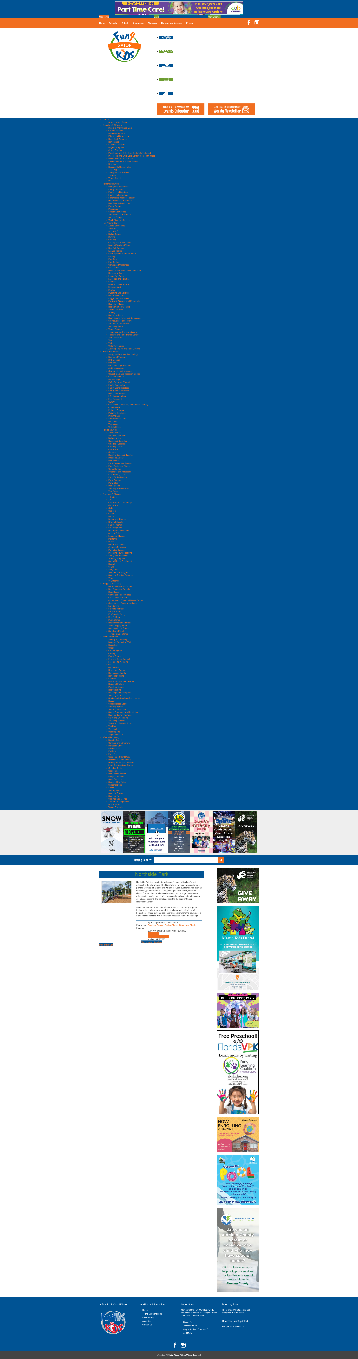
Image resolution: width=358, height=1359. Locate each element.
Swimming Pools (115, 326)
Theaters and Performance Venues (123, 334)
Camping (112, 239)
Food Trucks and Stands (119, 466)
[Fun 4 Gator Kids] (124, 46)
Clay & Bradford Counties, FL (196, 1329)
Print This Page (106, 944)
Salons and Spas (115, 309)
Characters (113, 449)
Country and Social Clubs (119, 242)
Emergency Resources (118, 186)
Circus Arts (113, 505)
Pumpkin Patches (116, 776)
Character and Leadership (120, 502)
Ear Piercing (113, 605)
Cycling (111, 653)
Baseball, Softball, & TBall (119, 642)
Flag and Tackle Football (119, 659)
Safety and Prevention (118, 555)
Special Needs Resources (119, 214)
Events (189, 23)
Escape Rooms (115, 250)
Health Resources (111, 351)
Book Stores (113, 591)
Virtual (111, 577)
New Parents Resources (119, 203)
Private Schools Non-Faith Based (123, 161)
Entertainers (113, 460)
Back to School (115, 740)
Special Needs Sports (117, 703)
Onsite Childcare (115, 150)
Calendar (113, 23)
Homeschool (113, 141)
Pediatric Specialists (117, 413)
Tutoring (112, 175)
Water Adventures (116, 345)
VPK (110, 180)
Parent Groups (114, 206)
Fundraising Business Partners (122, 197)
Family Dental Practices (118, 387)
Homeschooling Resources (120, 200)
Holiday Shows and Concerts (121, 762)
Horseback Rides (115, 273)
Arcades (112, 228)
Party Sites (113, 482)
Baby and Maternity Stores (120, 586)
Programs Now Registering (120, 552)
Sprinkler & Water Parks (118, 323)
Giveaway (152, 23)
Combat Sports (115, 650)
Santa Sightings (115, 779)
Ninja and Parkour (116, 684)
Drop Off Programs (116, 133)
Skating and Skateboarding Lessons (124, 698)
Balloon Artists (114, 438)
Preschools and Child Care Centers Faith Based (129, 153)
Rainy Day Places (116, 303)
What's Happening (111, 737)
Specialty (112, 563)
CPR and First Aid (116, 376)
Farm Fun (112, 754)
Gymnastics (113, 667)
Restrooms (184, 925)
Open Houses (114, 770)
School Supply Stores (117, 625)
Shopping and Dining (112, 583)
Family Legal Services (118, 192)
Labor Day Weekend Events (120, 765)
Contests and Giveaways (119, 742)
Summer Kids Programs (118, 572)
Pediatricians (114, 415)
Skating (111, 312)
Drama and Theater (117, 519)
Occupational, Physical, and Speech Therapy (128, 404)
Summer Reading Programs (120, 575)
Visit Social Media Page (158, 936)
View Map (145, 941)
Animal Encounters (116, 225)
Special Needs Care (117, 418)
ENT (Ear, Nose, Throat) (119, 382)
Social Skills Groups (117, 211)
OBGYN (111, 401)
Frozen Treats (114, 611)
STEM (111, 566)
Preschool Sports (115, 687)
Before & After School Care (120, 127)
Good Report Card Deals (119, 756)
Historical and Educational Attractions (124, 270)
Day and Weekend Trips (119, 245)
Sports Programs (110, 636)
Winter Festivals (115, 807)
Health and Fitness (116, 670)
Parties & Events (110, 429)
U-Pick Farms (114, 804)
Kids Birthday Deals (117, 474)
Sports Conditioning (117, 709)
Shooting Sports (115, 695)
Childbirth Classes (116, 368)
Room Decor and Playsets (119, 622)
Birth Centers (114, 359)
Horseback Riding (116, 675)
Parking (160, 925)
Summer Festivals (116, 793)
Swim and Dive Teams (118, 717)
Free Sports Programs (118, 661)
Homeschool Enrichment (119, 530)
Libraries (112, 281)
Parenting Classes (116, 550)
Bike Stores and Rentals (119, 589)
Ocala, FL (187, 1322)
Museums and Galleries (118, 292)
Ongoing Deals (115, 768)
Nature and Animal (116, 544)
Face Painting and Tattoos (120, 463)
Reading (112, 164)
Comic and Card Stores (118, 597)
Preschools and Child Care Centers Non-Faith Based (131, 155)
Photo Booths (114, 485)
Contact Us (147, 1324)
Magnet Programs (116, 147)
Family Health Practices (118, 390)
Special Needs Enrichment (120, 561)
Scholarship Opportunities (119, 167)
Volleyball (112, 728)
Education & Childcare (112, 125)
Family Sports (114, 656)
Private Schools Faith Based (120, 158)
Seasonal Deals (115, 784)
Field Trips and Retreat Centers (122, 253)
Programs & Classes (112, 494)
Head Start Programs (117, 139)
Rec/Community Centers (119, 306)
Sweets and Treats (116, 631)
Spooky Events (115, 790)
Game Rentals (114, 468)
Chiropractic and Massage (120, 371)
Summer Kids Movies (117, 798)
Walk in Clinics (114, 427)
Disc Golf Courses (116, 248)
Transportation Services (118, 172)
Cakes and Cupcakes (117, 440)
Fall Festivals (114, 748)
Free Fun (112, 259)
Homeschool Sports (117, 673)
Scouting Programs (116, 558)
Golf (110, 664)
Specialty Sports (115, 706)
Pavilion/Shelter (171, 925)
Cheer (111, 647)
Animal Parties (114, 432)
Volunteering (113, 580)
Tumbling (112, 726)
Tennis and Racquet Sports (120, 723)
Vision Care (113, 424)
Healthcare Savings (117, 393)
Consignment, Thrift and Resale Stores (125, 600)
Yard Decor (113, 491)
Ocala (156, 16)
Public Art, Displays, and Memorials (124, 301)
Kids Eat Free (114, 617)
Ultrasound (113, 421)
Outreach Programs (117, 547)
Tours (110, 340)
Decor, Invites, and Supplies (120, 454)
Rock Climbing (114, 689)
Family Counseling (116, 385)
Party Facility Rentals (117, 477)
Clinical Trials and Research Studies (124, 373)
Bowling (111, 236)
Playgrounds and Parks (118, 298)
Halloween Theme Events (119, 759)
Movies (111, 290)
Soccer (111, 700)
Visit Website (153, 933)
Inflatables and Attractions (119, 471)
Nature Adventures (116, 295)
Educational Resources (118, 136)
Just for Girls (114, 533)
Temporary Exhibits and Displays (122, 331)
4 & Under (112, 496)
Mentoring (112, 538)
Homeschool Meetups (171, 23)
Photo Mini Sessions (117, 773)
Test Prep (112, 169)
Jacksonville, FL (190, 1325)
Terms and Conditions (152, 1313)
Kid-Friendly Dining (116, 614)
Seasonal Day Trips (117, 782)
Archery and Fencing (117, 639)
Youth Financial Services (119, 220)
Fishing (111, 256)
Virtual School (114, 178)
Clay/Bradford (214, 16)
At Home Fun (114, 231)
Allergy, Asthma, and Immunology (123, 354)
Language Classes (116, 536)
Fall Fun (112, 751)
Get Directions (156, 941)
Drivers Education (116, 522)
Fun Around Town (111, 222)
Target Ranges (115, 329)
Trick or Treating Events (118, 801)
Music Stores (114, 619)
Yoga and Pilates (115, 734)
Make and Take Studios (118, 284)
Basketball (112, 645)
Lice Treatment (115, 399)
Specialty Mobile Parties (118, 488)
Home (102, 23)
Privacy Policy (148, 1317)
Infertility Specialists (117, 396)
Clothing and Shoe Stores (119, 594)
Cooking (112, 510)
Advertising (138, 23)
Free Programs (115, 527)
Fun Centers (113, 262)
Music (111, 541)
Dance (111, 516)
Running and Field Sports (119, 692)
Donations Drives (115, 745)
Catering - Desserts (117, 443)
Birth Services (114, 362)
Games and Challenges (118, 264)
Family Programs (115, 524)
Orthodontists (114, 407)
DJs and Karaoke (116, 457)
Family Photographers (118, 194)
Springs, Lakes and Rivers (120, 320)
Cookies (112, 452)
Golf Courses (114, 267)
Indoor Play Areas (116, 276)
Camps (106, 119)
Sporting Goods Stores (118, 628)
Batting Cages (114, 234)
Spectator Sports (115, 315)
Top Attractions (115, 337)
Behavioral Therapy (117, 357)
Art (109, 499)
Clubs (110, 508)
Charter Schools (115, 130)
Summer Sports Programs (119, 714)
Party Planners (114, 480)
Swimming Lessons (116, 720)
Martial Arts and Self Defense (121, 681)
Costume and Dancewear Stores (122, 603)
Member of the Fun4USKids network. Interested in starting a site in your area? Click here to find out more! (199, 1312)
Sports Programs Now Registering (123, 712)
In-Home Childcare (116, 144)
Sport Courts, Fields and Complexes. (124, 317)
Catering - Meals (115, 446)
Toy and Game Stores (118, 633)
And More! (187, 1332)
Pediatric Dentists (116, 410)
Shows (111, 787)
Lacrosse (112, 678)
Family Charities (115, 189)
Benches (152, 925)
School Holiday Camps (118, 122)
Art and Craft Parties (117, 435)
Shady (193, 925)
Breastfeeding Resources (119, 365)
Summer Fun (114, 796)
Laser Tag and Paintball (118, 278)
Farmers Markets (116, 608)
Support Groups (115, 217)
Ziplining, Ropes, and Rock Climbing (124, 348)
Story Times (113, 569)
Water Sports (114, 731)
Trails (110, 343)
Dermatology (114, 379)
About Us (146, 1321)
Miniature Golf (114, 287)
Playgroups (113, 208)
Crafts (111, 513)
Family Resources (111, 183)
